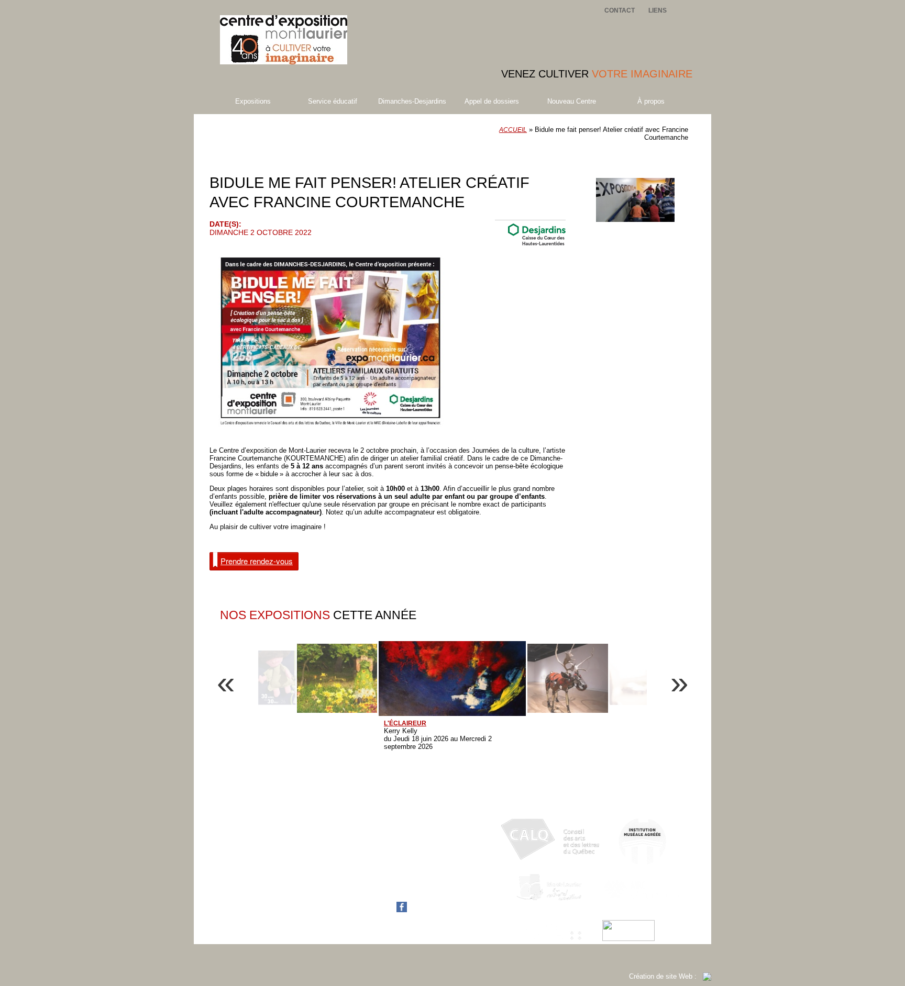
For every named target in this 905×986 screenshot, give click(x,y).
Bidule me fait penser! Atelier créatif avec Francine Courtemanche (326, 157)
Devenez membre (643, 169)
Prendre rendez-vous (256, 560)
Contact (619, 10)
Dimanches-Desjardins (412, 101)
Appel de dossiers (492, 101)
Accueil (513, 129)
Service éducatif (332, 101)
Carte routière (382, 891)
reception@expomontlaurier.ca (408, 883)
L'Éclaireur (405, 723)
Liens (657, 10)
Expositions (253, 101)
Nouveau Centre (571, 101)
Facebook (377, 910)
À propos (651, 101)
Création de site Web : (666, 976)
